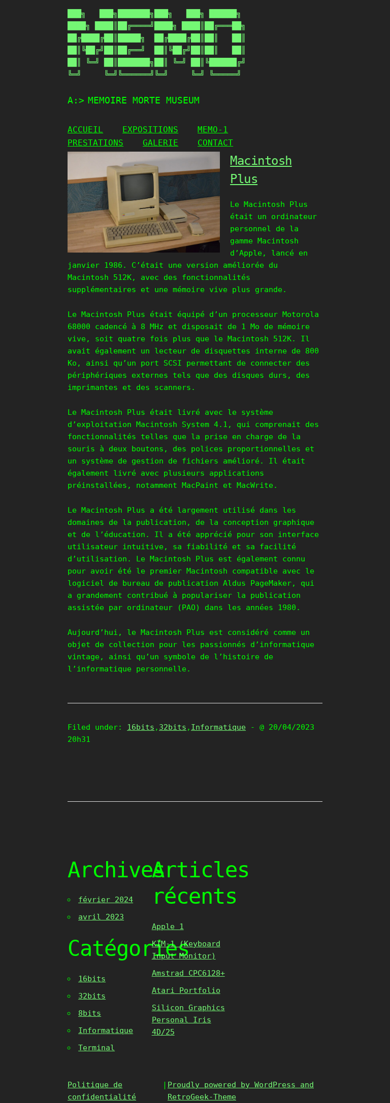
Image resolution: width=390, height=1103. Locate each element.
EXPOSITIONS (150, 129)
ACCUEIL (85, 129)
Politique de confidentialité (102, 1090)
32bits (172, 727)
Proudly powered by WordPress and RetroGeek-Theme (241, 1090)
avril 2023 (101, 916)
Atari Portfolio (186, 990)
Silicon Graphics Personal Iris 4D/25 (188, 1020)
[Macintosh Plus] (144, 250)
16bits (140, 727)
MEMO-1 (213, 129)
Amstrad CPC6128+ (188, 973)
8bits (89, 1013)
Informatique (218, 727)
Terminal (96, 1047)
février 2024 (105, 899)
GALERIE (160, 143)
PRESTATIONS (95, 143)
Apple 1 (168, 926)
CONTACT (215, 143)
